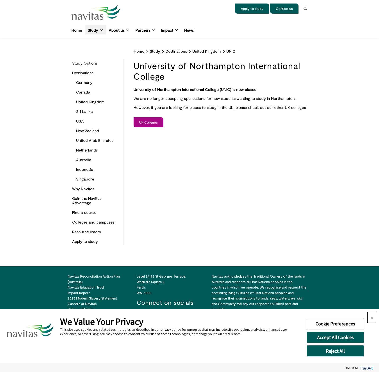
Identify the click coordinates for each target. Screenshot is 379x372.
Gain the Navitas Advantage (86, 200)
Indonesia (84, 169)
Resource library (86, 231)
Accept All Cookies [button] (335, 337)
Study (93, 30)
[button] (371, 317)
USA (80, 121)
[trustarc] (366, 367)
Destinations (82, 72)
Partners (143, 30)
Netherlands (87, 150)
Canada (83, 92)
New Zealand (87, 130)
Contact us (284, 8)
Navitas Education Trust (86, 287)
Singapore (85, 179)
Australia (83, 159)
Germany (84, 82)
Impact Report (79, 293)
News (189, 30)
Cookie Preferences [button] (335, 324)
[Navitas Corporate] (95, 12)
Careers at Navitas (82, 304)
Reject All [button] (335, 351)
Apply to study (252, 8)
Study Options (85, 63)
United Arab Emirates (94, 140)
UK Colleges (148, 122)
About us (117, 30)
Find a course (84, 212)
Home (77, 30)
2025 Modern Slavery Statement (92, 298)
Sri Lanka (84, 111)
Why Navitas (83, 188)
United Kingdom (90, 101)
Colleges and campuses (93, 222)
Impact (167, 30)
